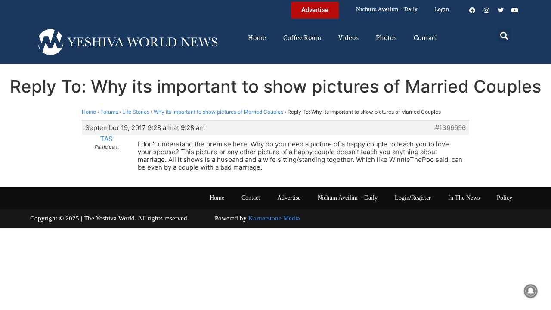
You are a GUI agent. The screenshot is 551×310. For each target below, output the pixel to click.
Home (257, 38)
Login (442, 9)
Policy (504, 198)
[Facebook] (472, 10)
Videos (348, 38)
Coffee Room (302, 38)
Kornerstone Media (274, 218)
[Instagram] (486, 10)
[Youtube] (515, 10)
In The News (464, 198)
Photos (386, 38)
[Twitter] (501, 10)
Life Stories (135, 111)
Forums (109, 111)
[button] (504, 35)
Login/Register (413, 198)
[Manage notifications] (531, 291)
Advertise (288, 198)
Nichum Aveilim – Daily (387, 9)
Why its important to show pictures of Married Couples (218, 111)
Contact (425, 38)
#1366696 (450, 128)
